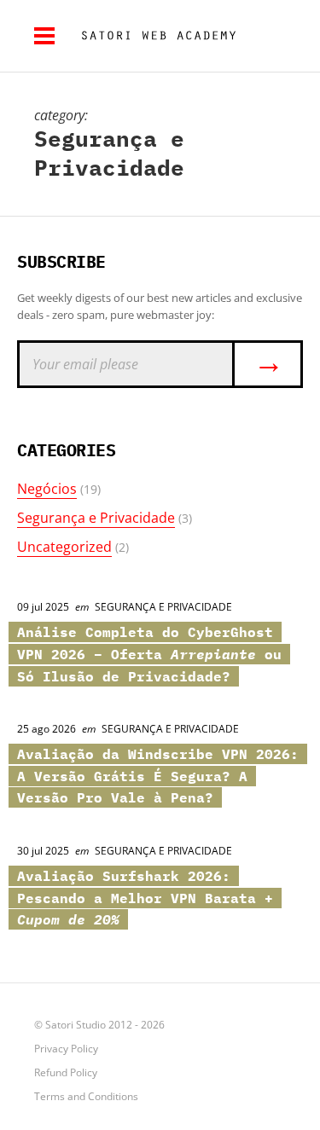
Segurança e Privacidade (96, 517)
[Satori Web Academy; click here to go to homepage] (152, 36)
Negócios (47, 488)
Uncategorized (64, 546)
